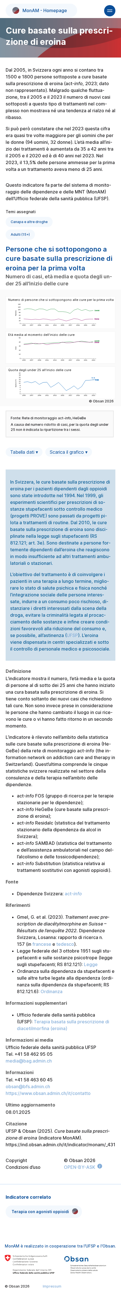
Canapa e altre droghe (29, 222)
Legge (91, 964)
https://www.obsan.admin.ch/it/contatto (48, 1093)
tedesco (65, 944)
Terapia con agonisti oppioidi (40, 1211)
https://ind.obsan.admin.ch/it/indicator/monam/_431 (60, 1144)
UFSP (72, 635)
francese (41, 944)
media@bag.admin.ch (29, 1061)
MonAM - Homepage (45, 10)
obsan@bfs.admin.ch (28, 1086)
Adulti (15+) (20, 234)
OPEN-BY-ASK (79, 1167)
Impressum (52, 1286)
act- (73, 893)
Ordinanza (51, 991)
